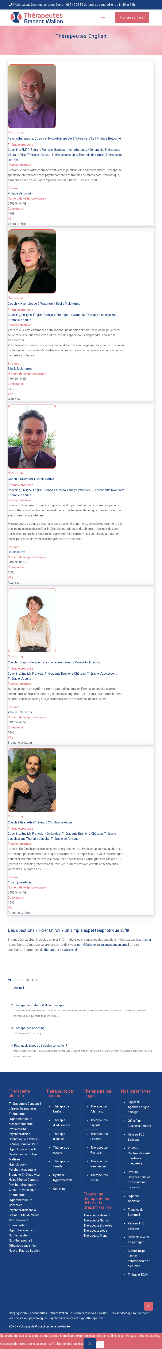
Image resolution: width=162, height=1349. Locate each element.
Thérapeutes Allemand (99, 1109)
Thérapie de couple (64, 154)
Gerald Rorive (17, 552)
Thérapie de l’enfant (61, 1109)
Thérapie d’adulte (38, 154)
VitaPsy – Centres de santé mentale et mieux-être (139, 1156)
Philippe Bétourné (19, 193)
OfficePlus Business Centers (139, 1123)
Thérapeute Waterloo (70, 315)
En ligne (27, 315)
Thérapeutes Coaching (29, 1028)
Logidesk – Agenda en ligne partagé (138, 1107)
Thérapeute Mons (95, 1235)
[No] (100, 1344)
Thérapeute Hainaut (97, 1215)
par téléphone (86, 944)
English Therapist (19, 971)
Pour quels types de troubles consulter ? (40, 1045)
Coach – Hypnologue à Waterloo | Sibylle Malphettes (44, 304)
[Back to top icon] (148, 1306)
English (35, 149)
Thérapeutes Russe (99, 1177)
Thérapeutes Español (99, 1136)
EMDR (26, 149)
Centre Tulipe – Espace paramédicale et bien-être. (139, 1258)
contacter (144, 939)
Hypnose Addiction (134, 1198)
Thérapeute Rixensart (109, 490)
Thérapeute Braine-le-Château (65, 673)
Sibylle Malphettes (20, 368)
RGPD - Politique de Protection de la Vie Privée (39, 1326)
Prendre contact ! (132, 17)
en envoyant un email (114, 944)
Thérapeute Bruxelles (98, 1225)
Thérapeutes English (26, 962)
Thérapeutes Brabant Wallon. (49, 1313)
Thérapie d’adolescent (101, 315)
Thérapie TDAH (138, 1274)
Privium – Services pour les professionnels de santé (139, 1179)
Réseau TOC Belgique (136, 1137)
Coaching (14, 149)
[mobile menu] (103, 17)
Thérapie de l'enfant (64, 838)
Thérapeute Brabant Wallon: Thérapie (39, 1005)
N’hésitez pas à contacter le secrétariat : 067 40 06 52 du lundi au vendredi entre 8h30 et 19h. (73, 4)
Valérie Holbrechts (20, 712)
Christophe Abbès (20, 882)
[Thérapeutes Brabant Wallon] (36, 18)
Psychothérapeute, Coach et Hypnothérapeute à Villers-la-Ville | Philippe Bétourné (64, 138)
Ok (90, 1344)
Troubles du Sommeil (135, 1212)
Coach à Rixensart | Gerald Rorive (31, 479)
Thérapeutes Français (99, 1150)
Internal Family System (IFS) (74, 490)
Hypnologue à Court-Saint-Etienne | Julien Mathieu (23, 1154)
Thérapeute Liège (95, 1230)
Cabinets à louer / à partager (138, 1239)
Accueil (19, 987)
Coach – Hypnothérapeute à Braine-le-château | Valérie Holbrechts (54, 662)
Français (47, 149)
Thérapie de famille (91, 154)
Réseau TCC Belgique (136, 1226)
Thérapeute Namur (96, 1220)
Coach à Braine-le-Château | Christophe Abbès (40, 822)
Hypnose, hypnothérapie (70, 149)
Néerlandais (95, 149)
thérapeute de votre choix (61, 949)
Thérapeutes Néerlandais (99, 1164)
